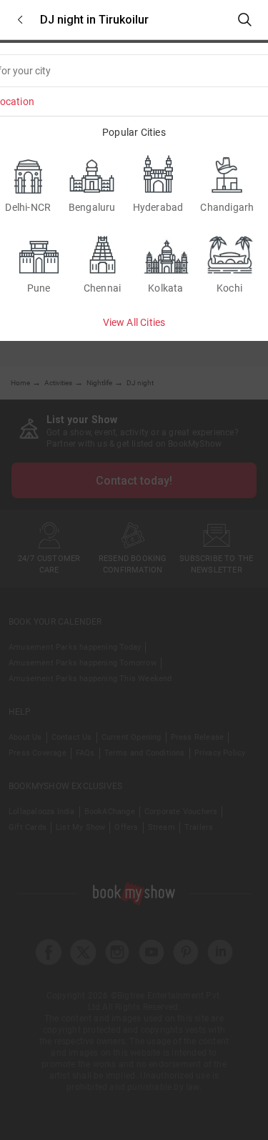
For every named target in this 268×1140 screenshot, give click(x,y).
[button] (20, 20)
